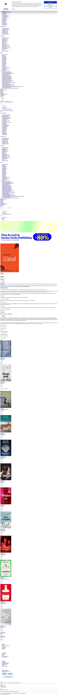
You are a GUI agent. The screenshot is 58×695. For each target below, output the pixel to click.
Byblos (52, 285)
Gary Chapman (4, 166)
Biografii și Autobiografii (5, 120)
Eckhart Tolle (4, 65)
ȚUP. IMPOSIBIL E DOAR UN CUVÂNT (8, 85)
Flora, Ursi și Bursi (5, 39)
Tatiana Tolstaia (3, 274)
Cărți (3, 218)
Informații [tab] (3, 316)
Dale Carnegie (4, 62)
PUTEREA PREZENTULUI (6, 75)
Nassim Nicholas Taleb (5, 179)
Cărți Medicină (4, 17)
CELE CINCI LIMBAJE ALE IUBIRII (8, 73)
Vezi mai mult (2, 295)
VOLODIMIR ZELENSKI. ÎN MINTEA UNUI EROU (10, 88)
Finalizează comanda (8, 214)
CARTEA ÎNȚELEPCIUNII (6, 87)
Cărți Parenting (4, 119)
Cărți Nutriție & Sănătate (5, 15)
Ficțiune (22, 285)
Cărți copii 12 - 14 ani (5, 34)
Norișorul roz (4, 44)
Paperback (3, 281)
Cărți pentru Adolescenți (5, 28)
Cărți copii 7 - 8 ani (5, 31)
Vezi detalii (2, 408)
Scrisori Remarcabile (5, 160)
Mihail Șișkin (2, 433)
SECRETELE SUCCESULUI (6, 77)
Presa (3, 665)
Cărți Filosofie (4, 20)
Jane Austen (4, 56)
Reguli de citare (4, 664)
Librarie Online (4, 217)
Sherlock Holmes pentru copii (6, 47)
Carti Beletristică (37, 285)
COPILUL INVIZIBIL (5, 83)
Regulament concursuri (5, 662)
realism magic (13, 286)
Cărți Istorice (4, 19)
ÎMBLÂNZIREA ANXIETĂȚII (7, 189)
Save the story (4, 46)
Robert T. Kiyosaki (5, 54)
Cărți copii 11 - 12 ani (5, 33)
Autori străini (18, 285)
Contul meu (2, 97)
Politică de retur (4, 671)
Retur (3, 655)
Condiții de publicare (5, 663)
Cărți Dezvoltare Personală (6, 118)
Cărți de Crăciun (4, 24)
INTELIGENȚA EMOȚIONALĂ (7, 76)
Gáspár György (4, 59)
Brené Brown (4, 61)
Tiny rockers (4, 49)
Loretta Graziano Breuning (6, 67)
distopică (10, 286)
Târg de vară (42, 285)
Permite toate (50, 2)
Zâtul (3, 219)
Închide (2, 639)
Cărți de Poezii (4, 21)
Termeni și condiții (4, 670)
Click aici (16, 691)
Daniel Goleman (4, 58)
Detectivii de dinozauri (5, 37)
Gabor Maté (4, 57)
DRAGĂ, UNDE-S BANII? (6, 81)
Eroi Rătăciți (4, 38)
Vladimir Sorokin (2, 626)
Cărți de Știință (4, 129)
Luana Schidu (6, 331)
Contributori (4, 647)
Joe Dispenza (4, 60)
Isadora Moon (4, 150)
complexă (6, 286)
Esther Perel (4, 170)
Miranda (3, 42)
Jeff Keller (3, 175)
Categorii (3, 644)
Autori (1, 52)
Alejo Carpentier (2, 602)
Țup (2, 50)
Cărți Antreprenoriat (5, 116)
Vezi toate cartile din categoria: (22, 286)
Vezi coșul (3, 214)
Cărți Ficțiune (4, 11)
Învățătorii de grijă (4, 40)
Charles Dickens (4, 63)
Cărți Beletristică (4, 23)
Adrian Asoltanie (4, 68)
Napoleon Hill (4, 69)
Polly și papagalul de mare (6, 45)
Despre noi (3, 661)
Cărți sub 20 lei (46, 285)
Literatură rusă (25, 285)
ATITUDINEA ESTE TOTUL (6, 79)
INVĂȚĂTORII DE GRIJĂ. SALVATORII (8, 82)
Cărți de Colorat (4, 133)
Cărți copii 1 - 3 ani (5, 139)
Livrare (3, 654)
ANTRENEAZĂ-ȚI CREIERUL (7, 78)
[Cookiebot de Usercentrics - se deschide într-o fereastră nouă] (6, 9)
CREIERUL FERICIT (5, 184)
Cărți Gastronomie (4, 18)
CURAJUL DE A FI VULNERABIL (7, 80)
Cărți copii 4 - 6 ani (5, 140)
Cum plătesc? (4, 653)
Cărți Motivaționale (5, 16)
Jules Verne (3, 55)
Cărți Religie (4, 14)
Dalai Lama (4, 64)
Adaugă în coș (2, 357)
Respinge (50, 7)
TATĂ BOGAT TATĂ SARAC (6, 72)
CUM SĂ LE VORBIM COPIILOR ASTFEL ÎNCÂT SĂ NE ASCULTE (13, 86)
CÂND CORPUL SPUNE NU (6, 71)
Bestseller (3, 22)
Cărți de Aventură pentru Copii (6, 12)
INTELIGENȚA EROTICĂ (6, 84)
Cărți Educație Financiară (5, 115)
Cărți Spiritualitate (4, 124)
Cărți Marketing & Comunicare (6, 117)
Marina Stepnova (2, 529)
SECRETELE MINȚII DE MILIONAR (8, 193)
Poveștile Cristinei (4, 48)
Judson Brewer (4, 66)
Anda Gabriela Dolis (3, 457)
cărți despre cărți (2, 286)
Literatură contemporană (31, 285)
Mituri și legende (4, 43)
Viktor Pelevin (2, 481)
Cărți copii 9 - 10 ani (5, 32)
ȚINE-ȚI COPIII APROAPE (6, 74)
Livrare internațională (5, 656)
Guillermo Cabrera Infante (4, 409)
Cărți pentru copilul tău (5, 29)
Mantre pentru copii (5, 151)
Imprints (3, 648)
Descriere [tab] (3, 315)
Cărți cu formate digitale (5, 645)
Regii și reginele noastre (5, 155)
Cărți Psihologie (4, 13)
